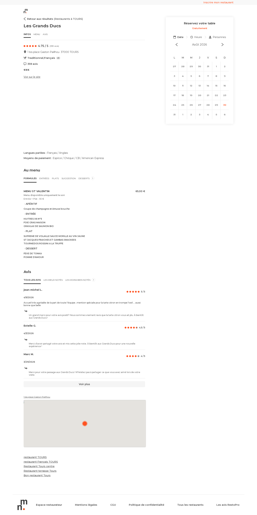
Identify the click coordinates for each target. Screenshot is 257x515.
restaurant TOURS (35, 457)
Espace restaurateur (49, 504)
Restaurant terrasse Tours (40, 470)
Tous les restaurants (190, 504)
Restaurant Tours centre (39, 466)
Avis (45, 34)
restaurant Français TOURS (41, 461)
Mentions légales (86, 504)
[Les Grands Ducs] (85, 423)
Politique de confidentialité (146, 504)
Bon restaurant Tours (37, 475)
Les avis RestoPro (228, 504)
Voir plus (84, 384)
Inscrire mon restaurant (218, 2)
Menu (37, 34)
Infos (27, 34)
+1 (58, 58)
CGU (113, 504)
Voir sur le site (32, 76)
